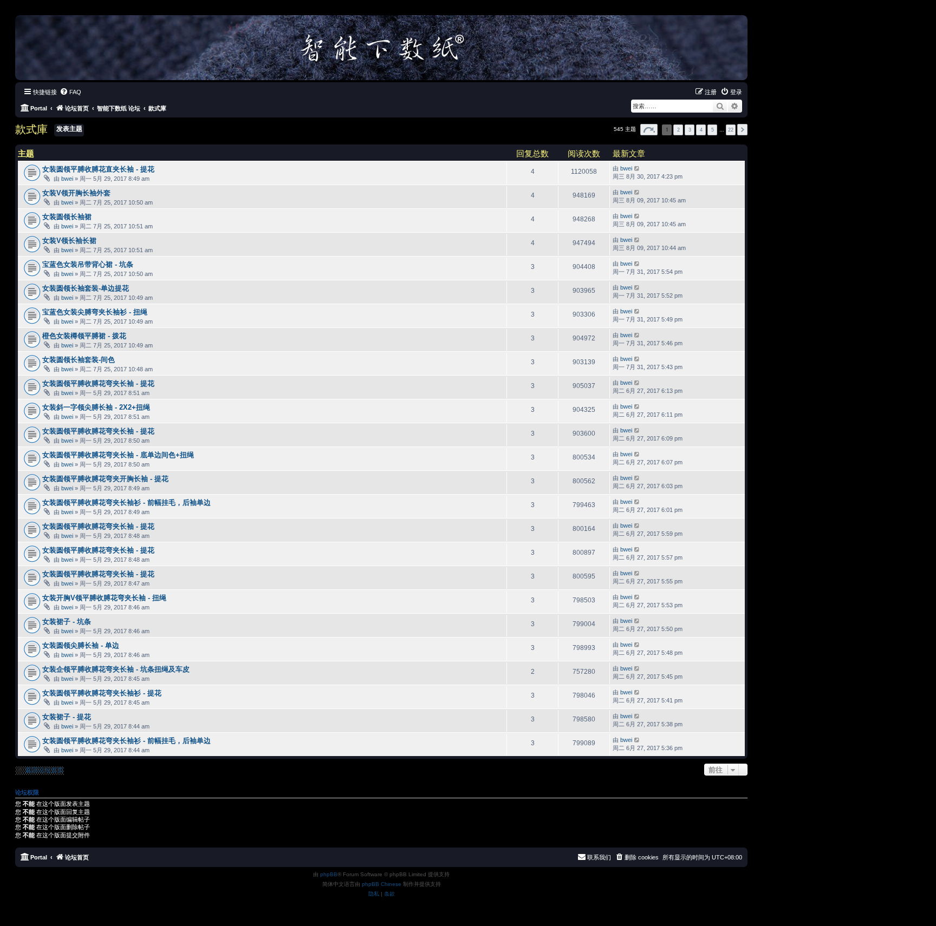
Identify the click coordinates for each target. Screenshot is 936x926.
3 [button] (689, 130)
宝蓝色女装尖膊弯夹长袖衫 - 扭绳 (94, 312)
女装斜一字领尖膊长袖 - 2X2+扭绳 (96, 407)
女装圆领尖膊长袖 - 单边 (80, 645)
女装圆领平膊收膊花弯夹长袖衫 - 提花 (101, 693)
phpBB (328, 874)
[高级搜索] (734, 106)
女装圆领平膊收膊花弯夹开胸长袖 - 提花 (105, 479)
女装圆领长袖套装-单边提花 (85, 288)
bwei (67, 178)
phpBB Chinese (381, 884)
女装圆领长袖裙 (67, 217)
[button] (649, 129)
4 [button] (701, 130)
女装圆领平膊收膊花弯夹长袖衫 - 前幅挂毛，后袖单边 (126, 502)
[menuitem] (70, 92)
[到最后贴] (637, 168)
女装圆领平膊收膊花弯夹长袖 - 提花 (98, 383)
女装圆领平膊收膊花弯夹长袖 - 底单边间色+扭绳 (118, 455)
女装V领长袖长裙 (69, 241)
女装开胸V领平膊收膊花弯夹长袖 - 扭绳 (104, 598)
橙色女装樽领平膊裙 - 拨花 (84, 336)
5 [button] (712, 130)
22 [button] (730, 130)
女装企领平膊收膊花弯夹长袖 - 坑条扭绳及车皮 (116, 669)
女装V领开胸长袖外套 (76, 193)
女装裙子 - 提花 (66, 717)
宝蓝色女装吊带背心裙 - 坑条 (87, 264)
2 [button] (678, 130)
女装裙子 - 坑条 (66, 622)
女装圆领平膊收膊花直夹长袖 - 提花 (98, 169)
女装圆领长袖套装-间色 (78, 360)
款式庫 (31, 129)
